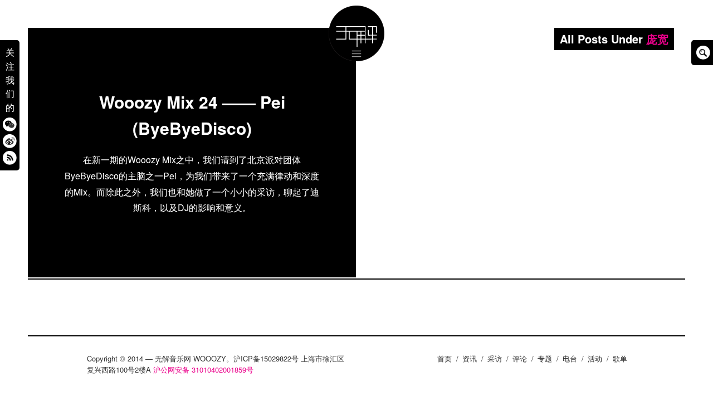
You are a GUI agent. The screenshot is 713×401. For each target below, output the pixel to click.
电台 (570, 358)
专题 (545, 358)
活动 (595, 358)
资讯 (469, 358)
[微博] (10, 140)
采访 (494, 358)
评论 (519, 358)
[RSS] (10, 157)
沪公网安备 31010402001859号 (203, 369)
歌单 (620, 358)
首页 (444, 358)
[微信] (10, 124)
